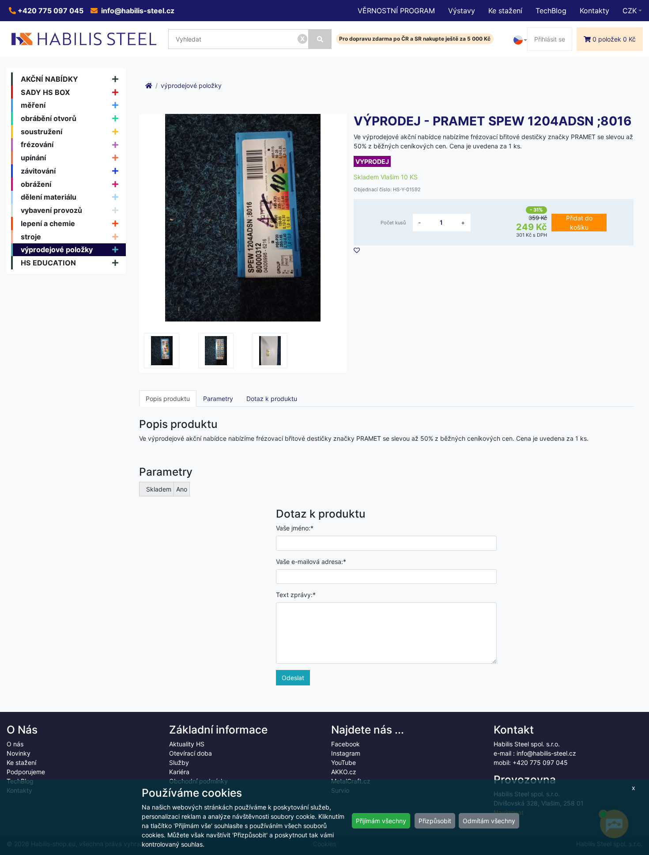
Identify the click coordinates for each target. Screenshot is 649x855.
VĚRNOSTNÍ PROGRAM (396, 10)
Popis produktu (168, 398)
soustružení (41, 131)
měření (33, 105)
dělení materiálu (48, 197)
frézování (37, 144)
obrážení (36, 184)
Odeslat (293, 677)
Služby (179, 762)
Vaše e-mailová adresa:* (311, 561)
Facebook (345, 744)
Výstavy (461, 10)
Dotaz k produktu (271, 398)
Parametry (218, 398)
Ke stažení (505, 10)
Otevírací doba (190, 753)
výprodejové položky (57, 249)
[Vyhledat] (320, 39)
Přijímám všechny (381, 821)
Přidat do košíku (579, 222)
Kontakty (594, 10)
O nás (15, 744)
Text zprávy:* (296, 594)
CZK (630, 10)
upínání (33, 157)
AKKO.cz (343, 772)
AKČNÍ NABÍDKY (49, 79)
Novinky (18, 753)
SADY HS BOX (45, 92)
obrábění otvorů (48, 118)
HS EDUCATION (48, 262)
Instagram (345, 753)
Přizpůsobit (435, 821)
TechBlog (551, 10)
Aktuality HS (186, 744)
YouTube (343, 762)
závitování (38, 170)
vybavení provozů (51, 210)
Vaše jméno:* (294, 528)
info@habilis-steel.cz (136, 10)
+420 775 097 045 (49, 10)
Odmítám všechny (489, 821)
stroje (31, 236)
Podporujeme (26, 772)
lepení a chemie (48, 223)
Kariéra (179, 772)
